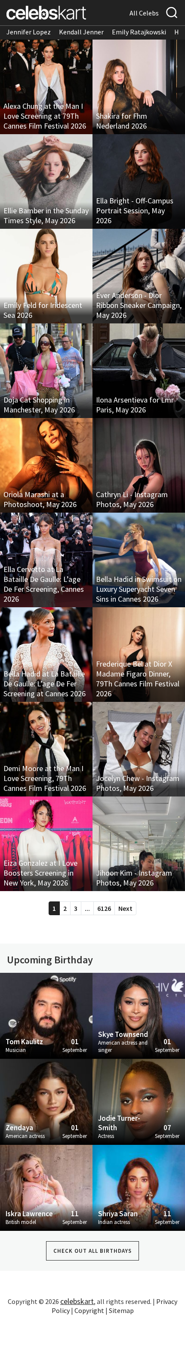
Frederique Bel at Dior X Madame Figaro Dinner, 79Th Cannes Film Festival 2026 (137, 678)
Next (125, 908)
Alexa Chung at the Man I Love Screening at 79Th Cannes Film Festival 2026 (44, 116)
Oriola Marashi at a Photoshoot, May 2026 (40, 499)
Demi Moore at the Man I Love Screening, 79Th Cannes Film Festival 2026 (44, 778)
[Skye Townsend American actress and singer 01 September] (138, 1015)
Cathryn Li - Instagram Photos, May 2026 (132, 499)
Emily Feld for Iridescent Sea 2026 (42, 310)
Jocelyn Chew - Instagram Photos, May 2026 (137, 783)
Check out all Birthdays (92, 1251)
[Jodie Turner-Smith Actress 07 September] (138, 1101)
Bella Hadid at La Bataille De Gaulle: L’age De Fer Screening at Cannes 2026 (44, 683)
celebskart (77, 1301)
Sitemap (121, 1310)
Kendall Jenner (81, 32)
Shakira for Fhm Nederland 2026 (121, 121)
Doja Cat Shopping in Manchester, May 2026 (39, 405)
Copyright (89, 1310)
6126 (104, 908)
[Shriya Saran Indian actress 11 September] (138, 1187)
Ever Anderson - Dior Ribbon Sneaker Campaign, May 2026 (139, 305)
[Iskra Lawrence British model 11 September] (46, 1187)
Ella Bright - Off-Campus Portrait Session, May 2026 (134, 210)
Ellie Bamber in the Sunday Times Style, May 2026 (46, 215)
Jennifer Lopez (28, 32)
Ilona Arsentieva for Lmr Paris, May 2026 (135, 405)
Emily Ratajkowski (139, 32)
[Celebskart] (46, 12)
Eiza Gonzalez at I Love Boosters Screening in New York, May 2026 (40, 873)
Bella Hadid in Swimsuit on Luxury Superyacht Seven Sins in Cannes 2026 (139, 589)
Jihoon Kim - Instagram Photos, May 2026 (134, 878)
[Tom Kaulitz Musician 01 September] (46, 1015)
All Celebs (144, 13)
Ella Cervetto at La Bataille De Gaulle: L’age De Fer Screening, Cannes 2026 (43, 584)
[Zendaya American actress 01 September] (46, 1101)
